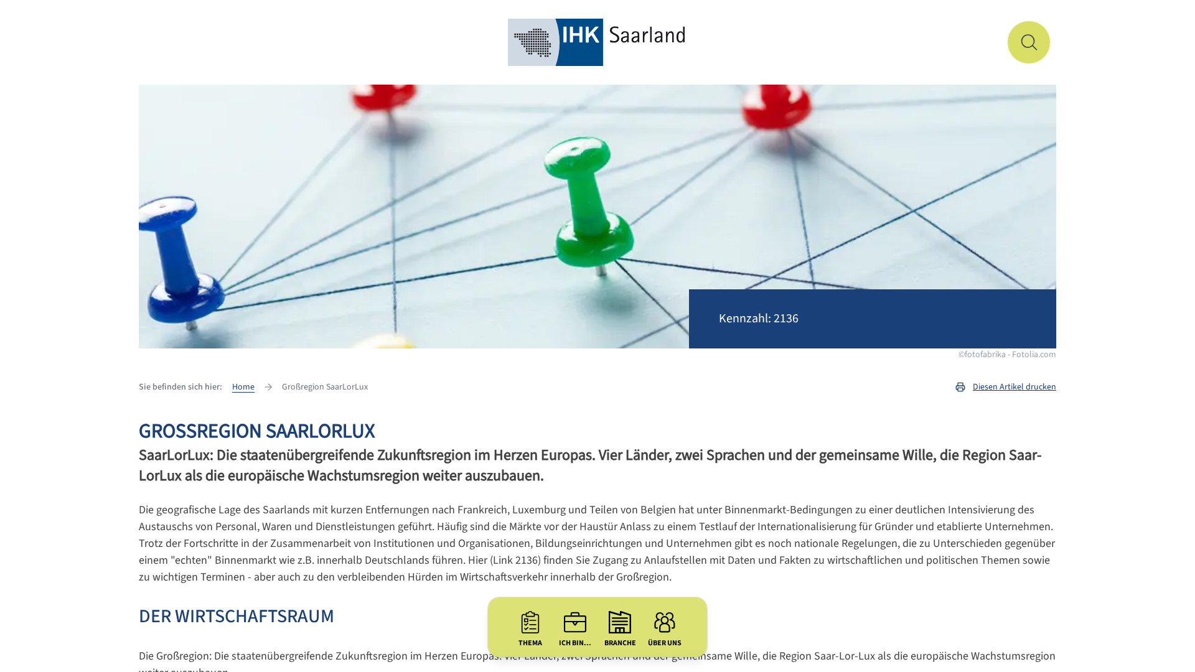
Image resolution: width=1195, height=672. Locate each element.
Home (243, 387)
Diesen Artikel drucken (1014, 387)
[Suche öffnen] (1028, 42)
